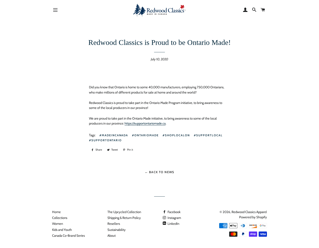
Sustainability (116, 230)
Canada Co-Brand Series (68, 236)
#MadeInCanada (113, 135)
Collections (59, 218)
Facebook (174, 212)
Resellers (113, 224)
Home (56, 212)
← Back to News (159, 172)
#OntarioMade (145, 135)
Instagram (174, 218)
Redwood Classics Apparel (249, 212)
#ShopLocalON (176, 135)
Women (57, 224)
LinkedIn (173, 224)
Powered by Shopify (253, 217)
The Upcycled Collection (124, 212)
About (111, 236)
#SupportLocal (208, 135)
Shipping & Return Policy (124, 218)
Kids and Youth (62, 230)
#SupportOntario (105, 140)
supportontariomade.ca (145, 123)
